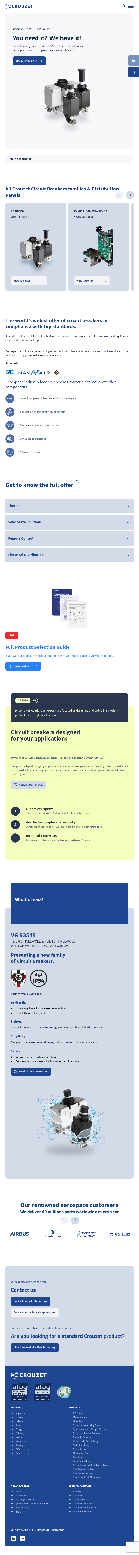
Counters (77, 1457)
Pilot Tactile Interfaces (83, 1473)
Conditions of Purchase (84, 1507)
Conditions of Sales (82, 1503)
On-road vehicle (23, 1453)
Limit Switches (80, 1421)
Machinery (21, 1441)
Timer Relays (79, 1449)
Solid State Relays (81, 1445)
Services (77, 1491)
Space (19, 1425)
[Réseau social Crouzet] (13, 1538)
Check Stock (79, 1499)
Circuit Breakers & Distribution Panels (91, 1465)
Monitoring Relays (81, 1453)
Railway (19, 1445)
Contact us (78, 1495)
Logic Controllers (81, 1461)
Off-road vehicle (23, 1449)
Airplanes (20, 1413)
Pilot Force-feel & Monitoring (87, 1477)
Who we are (21, 1495)
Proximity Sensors (82, 1437)
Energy (19, 1429)
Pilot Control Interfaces (84, 1469)
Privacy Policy (22, 1507)
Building (20, 1433)
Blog (18, 1511)
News (18, 1491)
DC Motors (78, 1413)
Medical (19, 1437)
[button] (131, 6)
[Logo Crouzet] (19, 6)
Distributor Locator (82, 1511)
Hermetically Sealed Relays (86, 1441)
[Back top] (129, 1532)
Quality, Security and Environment (32, 1503)
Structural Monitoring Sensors (87, 1425)
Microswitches (80, 1417)
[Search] (123, 6)
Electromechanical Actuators (87, 1433)
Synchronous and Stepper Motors (89, 1429)
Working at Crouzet (25, 1499)
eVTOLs (19, 1421)
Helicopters (21, 1417)
